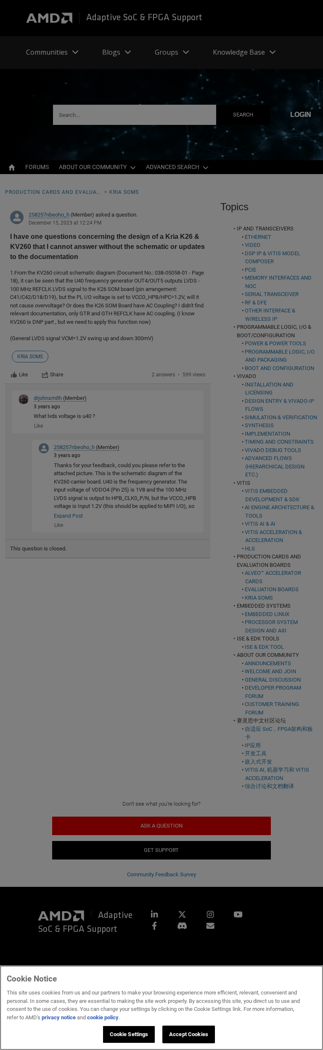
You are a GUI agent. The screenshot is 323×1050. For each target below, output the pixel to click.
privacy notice (59, 1017)
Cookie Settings (129, 1034)
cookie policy (103, 1017)
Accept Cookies (188, 1034)
